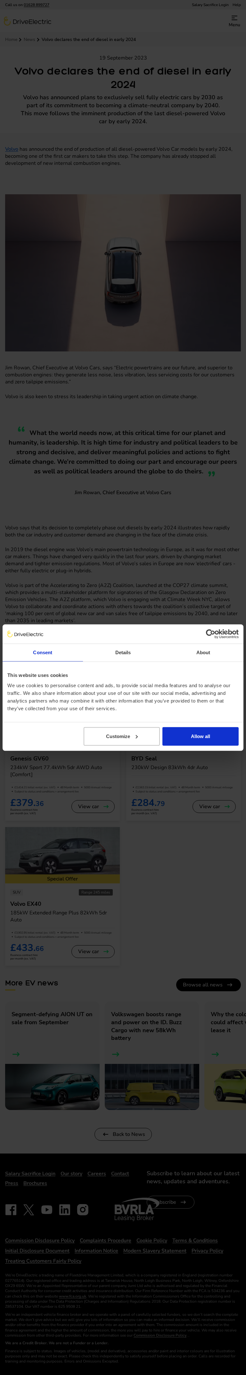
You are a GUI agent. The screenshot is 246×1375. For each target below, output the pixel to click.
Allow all (200, 736)
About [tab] (203, 652)
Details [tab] (123, 652)
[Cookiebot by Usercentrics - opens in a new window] (211, 634)
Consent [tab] (42, 652)
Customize (118, 736)
